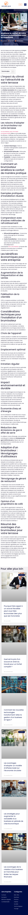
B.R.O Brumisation (13, 246)
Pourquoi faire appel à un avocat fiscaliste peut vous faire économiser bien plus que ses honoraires (13, 611)
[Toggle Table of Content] (12, 71)
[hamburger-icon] (20, 4)
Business (4, 41)
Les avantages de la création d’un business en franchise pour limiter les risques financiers (13, 872)
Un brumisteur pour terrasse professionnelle (9, 132)
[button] (25, 4)
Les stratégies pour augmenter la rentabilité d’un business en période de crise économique (13, 819)
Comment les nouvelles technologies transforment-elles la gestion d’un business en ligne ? (14, 715)
